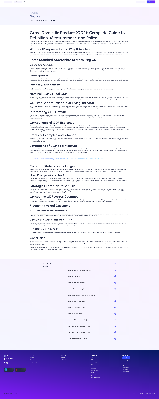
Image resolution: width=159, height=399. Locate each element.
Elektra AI (32, 359)
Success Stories (94, 370)
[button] (8, 2)
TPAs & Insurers (64, 359)
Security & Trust (94, 362)
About (92, 357)
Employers (63, 357)
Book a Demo (126, 357)
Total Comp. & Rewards (35, 362)
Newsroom (93, 361)
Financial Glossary (95, 375)
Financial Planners (34, 361)
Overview (32, 357)
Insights (93, 372)
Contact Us (126, 360)
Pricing (92, 359)
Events (92, 364)
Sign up (151, 1)
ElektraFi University (95, 377)
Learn (34, 13)
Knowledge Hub (94, 374)
